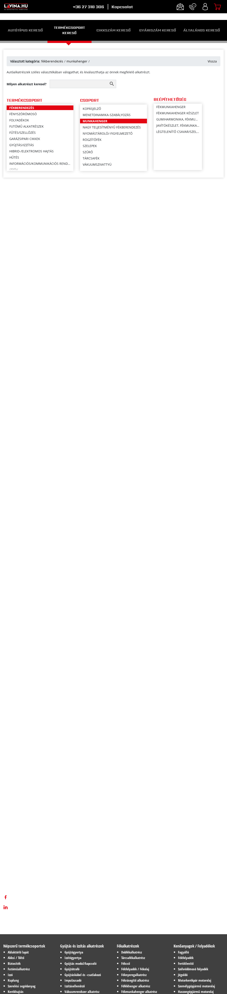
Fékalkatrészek (128, 946)
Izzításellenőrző (75, 986)
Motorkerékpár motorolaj (194, 980)
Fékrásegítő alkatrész (135, 980)
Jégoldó (183, 975)
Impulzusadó (73, 980)
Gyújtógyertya (74, 952)
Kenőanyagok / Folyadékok (194, 946)
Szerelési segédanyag (21, 986)
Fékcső (125, 963)
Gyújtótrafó (72, 969)
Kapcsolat (122, 7)
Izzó (10, 975)
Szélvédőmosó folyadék (193, 969)
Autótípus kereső (25, 30)
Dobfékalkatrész (131, 952)
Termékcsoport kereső (69, 30)
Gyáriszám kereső (157, 30)
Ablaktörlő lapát (18, 952)
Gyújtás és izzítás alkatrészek (82, 946)
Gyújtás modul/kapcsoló (80, 963)
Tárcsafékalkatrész (133, 957)
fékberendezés (52, 61)
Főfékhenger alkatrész (135, 986)
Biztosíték (14, 963)
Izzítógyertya (73, 957)
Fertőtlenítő (186, 963)
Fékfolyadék (186, 957)
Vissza (212, 61)
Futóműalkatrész (19, 969)
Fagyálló (183, 952)
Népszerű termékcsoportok (24, 946)
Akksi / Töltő (16, 957)
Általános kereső (201, 30)
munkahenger (77, 61)
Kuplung (13, 980)
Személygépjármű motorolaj (196, 986)
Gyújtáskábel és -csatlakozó (83, 975)
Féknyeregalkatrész (134, 975)
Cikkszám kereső (113, 30)
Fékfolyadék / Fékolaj (135, 969)
